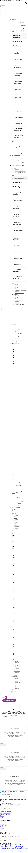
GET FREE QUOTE (8, 700)
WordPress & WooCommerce (20, 290)
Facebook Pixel (19, 60)
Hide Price (17, 105)
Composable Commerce (16, 674)
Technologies (15, 294)
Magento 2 (17, 295)
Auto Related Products (18, 136)
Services (14, 168)
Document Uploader (17, 98)
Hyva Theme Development (18, 82)
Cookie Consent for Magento (19, 66)
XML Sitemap (18, 117)
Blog (13, 283)
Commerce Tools (18, 286)
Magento (16, 284)
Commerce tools (18, 300)
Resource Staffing (18, 173)
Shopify (16, 287)
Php (15, 288)
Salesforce (17, 291)
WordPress (17, 301)
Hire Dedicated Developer (18, 304)
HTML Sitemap (18, 111)
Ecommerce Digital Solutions (20, 171)
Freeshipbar (18, 123)
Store (13, 175)
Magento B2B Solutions (18, 74)
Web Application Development (20, 172)
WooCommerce (17, 298)
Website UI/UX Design (19, 169)
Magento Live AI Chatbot (19, 52)
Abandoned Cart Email (18, 90)
